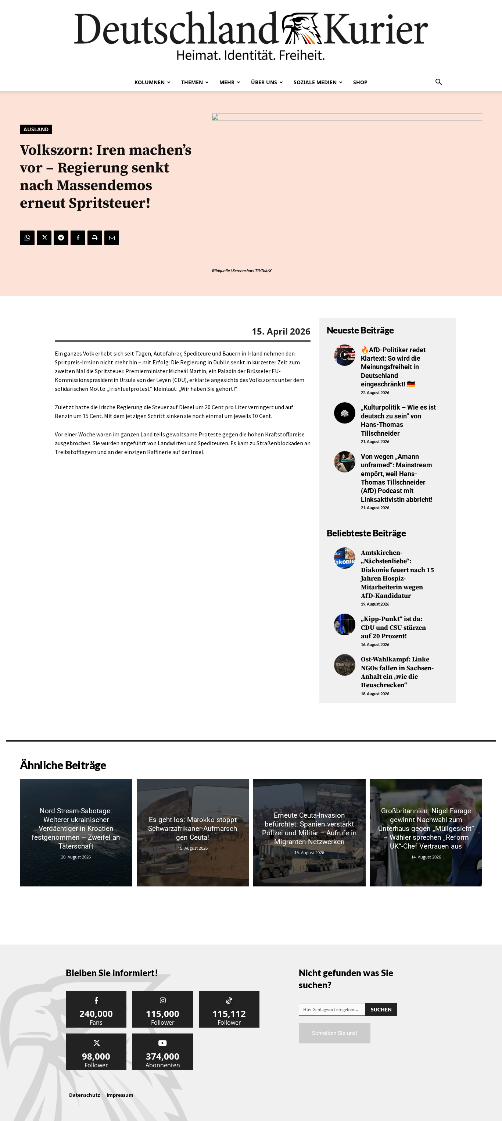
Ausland (36, 129)
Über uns (264, 82)
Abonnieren (162, 1036)
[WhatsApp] (27, 238)
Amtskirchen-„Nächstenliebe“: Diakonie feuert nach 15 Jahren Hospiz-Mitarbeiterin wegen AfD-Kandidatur (397, 574)
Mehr (226, 82)
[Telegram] (61, 238)
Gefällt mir (96, 993)
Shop (360, 82)
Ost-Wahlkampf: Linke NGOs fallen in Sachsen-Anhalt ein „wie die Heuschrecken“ (397, 672)
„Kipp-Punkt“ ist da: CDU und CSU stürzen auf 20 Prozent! (393, 627)
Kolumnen (150, 82)
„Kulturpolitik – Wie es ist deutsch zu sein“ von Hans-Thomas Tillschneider (398, 420)
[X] (44, 238)
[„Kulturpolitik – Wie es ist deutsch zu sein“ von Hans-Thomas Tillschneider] (344, 413)
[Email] (111, 238)
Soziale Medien (315, 82)
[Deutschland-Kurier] (251, 37)
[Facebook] (78, 238)
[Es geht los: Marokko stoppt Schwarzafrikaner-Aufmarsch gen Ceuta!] (193, 832)
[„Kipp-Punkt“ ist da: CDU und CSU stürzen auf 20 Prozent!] (344, 624)
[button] (438, 83)
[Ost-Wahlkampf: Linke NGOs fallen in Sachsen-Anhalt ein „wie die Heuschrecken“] (344, 664)
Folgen (163, 993)
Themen (192, 82)
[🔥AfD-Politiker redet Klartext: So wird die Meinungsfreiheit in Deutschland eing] (344, 355)
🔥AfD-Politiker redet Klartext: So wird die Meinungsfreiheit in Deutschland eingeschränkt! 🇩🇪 (393, 367)
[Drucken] (94, 238)
